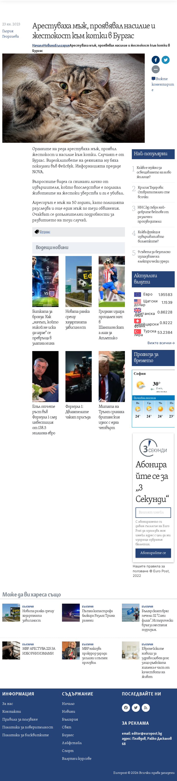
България (62, 46)
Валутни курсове (76, 759)
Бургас (45, 232)
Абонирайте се (153, 553)
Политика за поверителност (27, 727)
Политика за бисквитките (25, 735)
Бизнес (68, 735)
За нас (7, 704)
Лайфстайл (72, 743)
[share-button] (156, 60)
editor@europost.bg (147, 734)
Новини (49, 46)
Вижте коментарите (163, 84)
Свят (66, 727)
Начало (37, 46)
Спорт (68, 751)
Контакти (11, 712)
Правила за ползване (20, 719)
